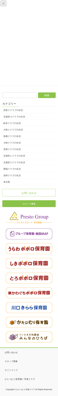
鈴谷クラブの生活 (12, 123)
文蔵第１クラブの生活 (14, 155)
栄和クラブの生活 (12, 175)
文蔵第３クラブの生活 (14, 116)
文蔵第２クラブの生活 (14, 162)
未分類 (6, 181)
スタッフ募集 (11, 361)
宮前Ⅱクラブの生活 (13, 110)
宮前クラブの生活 (12, 149)
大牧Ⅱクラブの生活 (13, 129)
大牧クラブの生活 (12, 142)
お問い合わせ (11, 352)
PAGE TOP (53, 381)
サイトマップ (11, 369)
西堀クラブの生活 (12, 168)
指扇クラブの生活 (12, 136)
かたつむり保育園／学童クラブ (20, 378)
